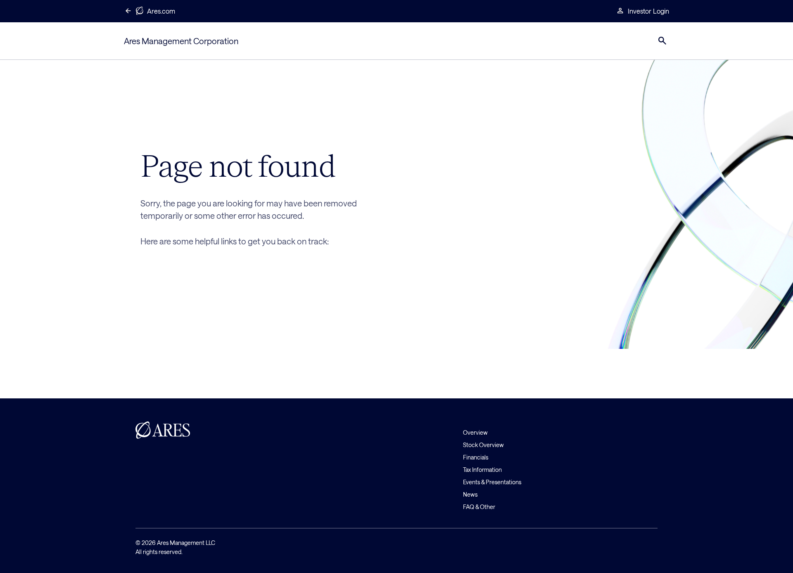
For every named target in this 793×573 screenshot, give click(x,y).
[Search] (662, 40)
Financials (475, 457)
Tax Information (482, 469)
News (470, 494)
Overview (475, 432)
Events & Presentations (492, 481)
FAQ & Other (479, 506)
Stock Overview (483, 444)
